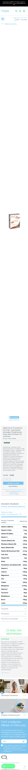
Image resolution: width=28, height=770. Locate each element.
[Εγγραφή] (23, 741)
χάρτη (17, 494)
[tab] (14, 503)
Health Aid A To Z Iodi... (11, 24)
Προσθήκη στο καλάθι (13, 483)
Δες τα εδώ (14, 686)
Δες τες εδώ (14, 706)
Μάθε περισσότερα (14, 420)
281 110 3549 (22, 20)
